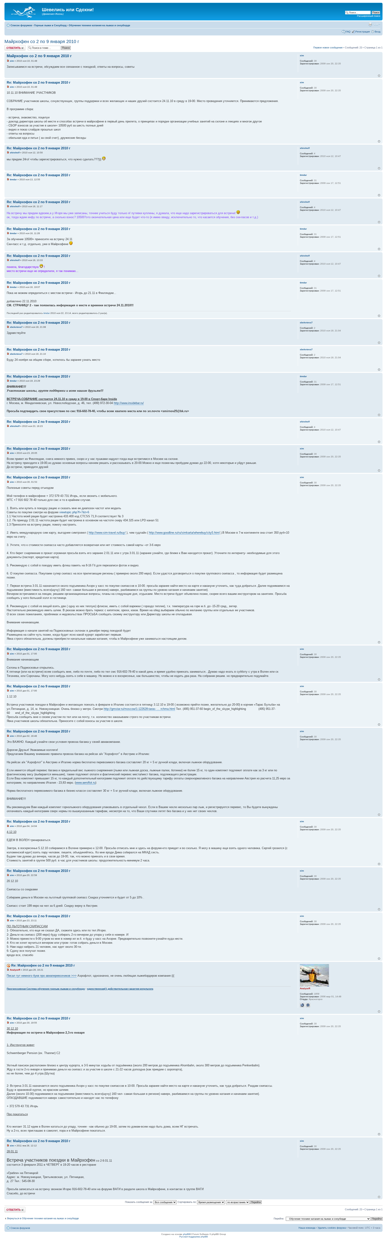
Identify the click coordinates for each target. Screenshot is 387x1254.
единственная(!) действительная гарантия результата (120, 988)
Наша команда (307, 1227)
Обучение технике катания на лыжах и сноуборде (99, 25)
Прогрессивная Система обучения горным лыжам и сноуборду (46, 988)
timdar (13, 179)
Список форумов (21, 25)
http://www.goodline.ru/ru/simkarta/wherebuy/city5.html (184, 532)
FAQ (348, 31)
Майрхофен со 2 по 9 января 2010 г (41, 41)
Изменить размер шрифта (377, 24)
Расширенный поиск (368, 16)
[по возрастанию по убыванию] (244, 1202)
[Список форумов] (24, 11)
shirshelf (14, 152)
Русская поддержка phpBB (193, 1236)
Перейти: (279, 1218)
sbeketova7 (16, 327)
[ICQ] (308, 1005)
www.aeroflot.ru (85, 782)
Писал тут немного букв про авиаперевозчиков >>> (42, 975)
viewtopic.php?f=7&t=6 (74, 512)
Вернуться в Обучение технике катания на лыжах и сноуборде (43, 1218)
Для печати (370, 24)
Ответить (9, 46)
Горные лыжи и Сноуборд (50, 25)
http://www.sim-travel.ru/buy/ (107, 532)
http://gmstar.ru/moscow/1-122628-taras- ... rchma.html (139, 709)
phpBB (186, 1234)
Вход (377, 31)
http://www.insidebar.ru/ (129, 403)
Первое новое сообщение (328, 47)
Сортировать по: (187, 1202)
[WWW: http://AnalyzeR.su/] (302, 1005)
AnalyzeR (15, 970)
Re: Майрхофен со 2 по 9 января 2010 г (38, 82)
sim (12, 61)
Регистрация (362, 31)
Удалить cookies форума (332, 1227)
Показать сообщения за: (139, 1202)
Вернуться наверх (379, 75)
